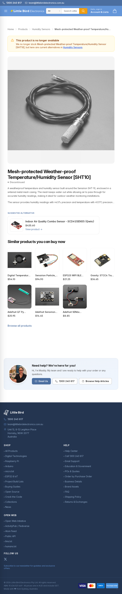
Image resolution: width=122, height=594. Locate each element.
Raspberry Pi (12, 461)
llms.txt (8, 541)
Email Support (72, 461)
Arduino (9, 466)
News (8, 507)
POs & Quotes (72, 471)
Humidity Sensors (41, 29)
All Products (11, 451)
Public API (10, 536)
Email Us (43, 381)
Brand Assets (72, 486)
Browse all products (20, 325)
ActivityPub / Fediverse (17, 526)
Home (11, 29)
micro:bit (9, 471)
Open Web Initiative (15, 521)
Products (23, 29)
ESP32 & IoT (11, 476)
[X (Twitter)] (5, 559)
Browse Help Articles (97, 381)
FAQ (67, 491)
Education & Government (78, 466)
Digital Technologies (16, 456)
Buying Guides (12, 486)
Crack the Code (13, 496)
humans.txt (10, 546)
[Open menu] (6, 11)
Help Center (71, 451)
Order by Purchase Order (78, 476)
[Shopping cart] (114, 11)
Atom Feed (11, 531)
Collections (11, 501)
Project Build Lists (14, 481)
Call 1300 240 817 (74, 456)
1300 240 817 (67, 381)
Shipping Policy (73, 496)
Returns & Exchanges (76, 501)
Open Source (12, 491)
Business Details (73, 481)
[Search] (83, 11)
